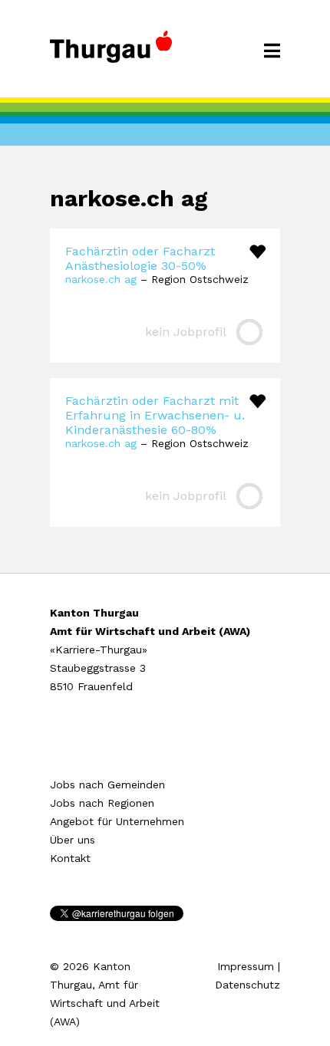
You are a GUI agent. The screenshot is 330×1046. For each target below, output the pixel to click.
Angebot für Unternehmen (117, 821)
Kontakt (70, 858)
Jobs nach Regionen (102, 803)
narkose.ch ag (101, 279)
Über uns (72, 840)
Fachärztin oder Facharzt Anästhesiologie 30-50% (140, 258)
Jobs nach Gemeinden (107, 784)
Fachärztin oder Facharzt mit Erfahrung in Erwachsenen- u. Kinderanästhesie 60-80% (155, 415)
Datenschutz (247, 985)
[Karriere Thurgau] (111, 54)
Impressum (245, 966)
